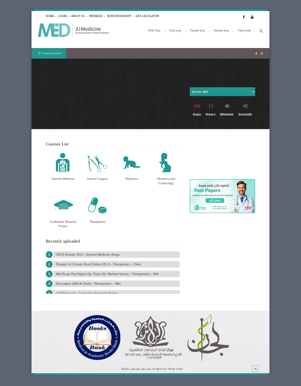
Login (62, 16)
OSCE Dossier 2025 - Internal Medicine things (88, 254)
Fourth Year (197, 30)
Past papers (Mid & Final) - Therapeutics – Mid (88, 283)
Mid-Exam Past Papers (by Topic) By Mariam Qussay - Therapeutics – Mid (107, 274)
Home (50, 16)
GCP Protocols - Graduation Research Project (87, 293)
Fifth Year (154, 30)
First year (175, 30)
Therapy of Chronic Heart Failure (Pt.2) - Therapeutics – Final (98, 264)
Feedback (96, 16)
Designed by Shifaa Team (167, 368)
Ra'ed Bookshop (119, 16)
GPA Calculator (147, 16)
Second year (221, 30)
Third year (244, 30)
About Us (78, 16)
